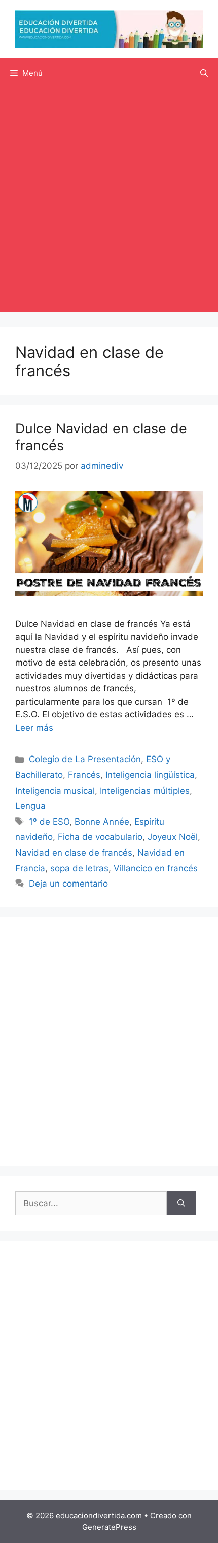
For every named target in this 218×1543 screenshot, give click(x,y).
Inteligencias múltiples (145, 790)
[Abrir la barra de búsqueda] (204, 73)
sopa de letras (79, 868)
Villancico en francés (156, 868)
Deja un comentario (68, 883)
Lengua (30, 806)
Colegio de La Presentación (85, 759)
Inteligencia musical (55, 790)
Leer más (34, 727)
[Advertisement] (109, 202)
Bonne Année (102, 821)
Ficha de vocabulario (100, 837)
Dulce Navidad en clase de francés (101, 436)
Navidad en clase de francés (73, 852)
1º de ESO (49, 821)
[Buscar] (181, 1203)
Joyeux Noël (173, 837)
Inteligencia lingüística (150, 775)
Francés (84, 775)
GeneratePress (109, 1527)
